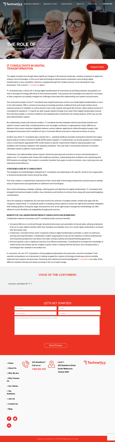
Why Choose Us (13, 380)
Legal (76, 439)
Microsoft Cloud (50, 4)
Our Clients (13, 386)
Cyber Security (66, 4)
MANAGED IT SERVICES (31, 4)
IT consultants (33, 85)
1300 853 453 (107, 4)
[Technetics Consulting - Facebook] (9, 420)
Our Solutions (11, 392)
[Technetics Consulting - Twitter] (15, 420)
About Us (80, 4)
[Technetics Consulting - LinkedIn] (9, 426)
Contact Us (92, 4)
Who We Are (13, 373)
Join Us (11, 399)
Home (10, 363)
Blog (10, 409)
